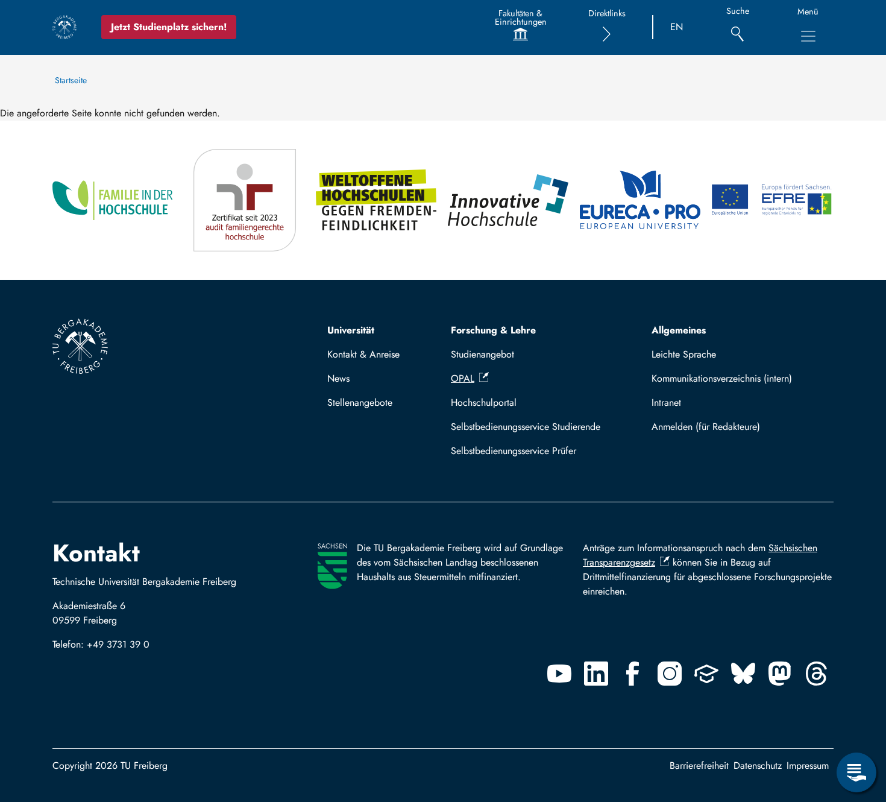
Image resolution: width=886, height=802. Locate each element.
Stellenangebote (359, 402)
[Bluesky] (743, 673)
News (338, 378)
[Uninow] (706, 673)
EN (676, 27)
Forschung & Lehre (493, 330)
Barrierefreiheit (699, 765)
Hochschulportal (484, 402)
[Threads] (817, 673)
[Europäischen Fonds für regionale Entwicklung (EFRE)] (772, 200)
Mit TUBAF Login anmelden (737, 427)
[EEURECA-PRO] (641, 200)
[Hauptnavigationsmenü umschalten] (808, 36)
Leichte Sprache (684, 354)
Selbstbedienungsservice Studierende (525, 427)
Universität (350, 330)
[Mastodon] (780, 673)
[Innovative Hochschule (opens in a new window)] (509, 200)
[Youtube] (559, 673)
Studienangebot (482, 354)
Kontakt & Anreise (363, 354)
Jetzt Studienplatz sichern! (169, 27)
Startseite (71, 80)
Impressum (808, 765)
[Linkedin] (596, 673)
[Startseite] (64, 27)
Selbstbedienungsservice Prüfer (513, 451)
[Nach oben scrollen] (856, 723)
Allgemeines (679, 330)
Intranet (666, 402)
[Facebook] (633, 673)
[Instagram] (670, 673)
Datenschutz (758, 765)
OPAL (462, 378)
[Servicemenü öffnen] (856, 772)
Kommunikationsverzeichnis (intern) (722, 378)
